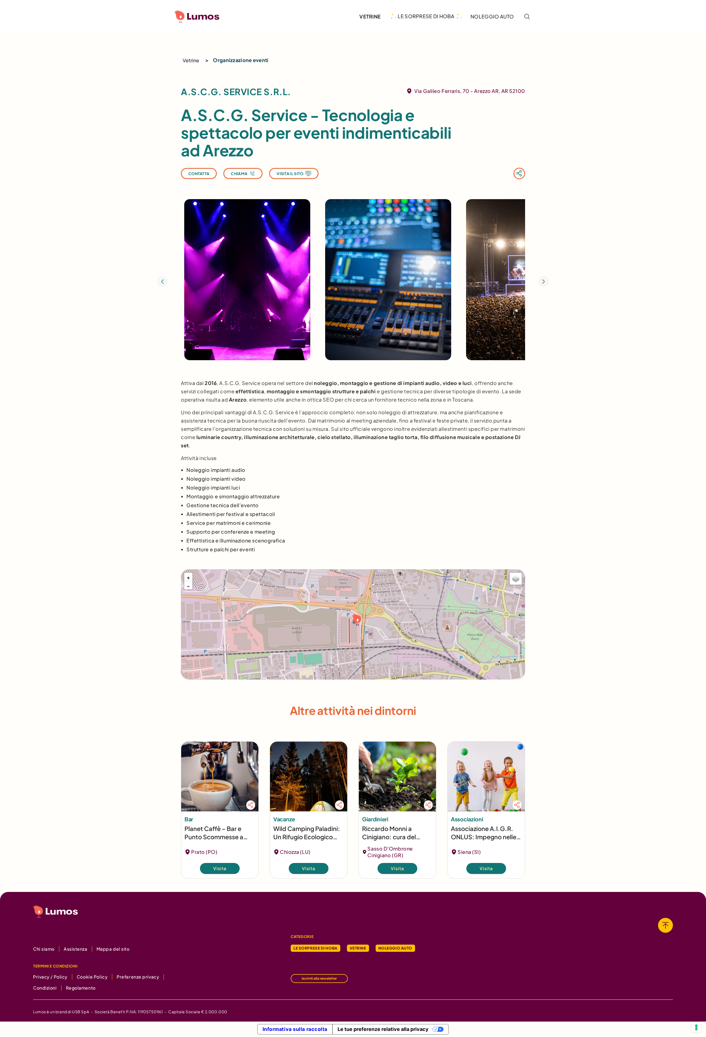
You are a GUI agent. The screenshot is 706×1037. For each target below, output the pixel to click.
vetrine (370, 17)
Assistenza (75, 949)
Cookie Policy (92, 976)
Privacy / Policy (50, 976)
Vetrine (191, 60)
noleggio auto (492, 17)
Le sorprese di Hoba (315, 948)
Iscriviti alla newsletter (319, 978)
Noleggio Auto (395, 948)
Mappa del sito (113, 949)
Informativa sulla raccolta (295, 1029)
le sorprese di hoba (426, 16)
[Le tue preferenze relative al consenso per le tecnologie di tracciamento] (696, 1027)
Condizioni (45, 987)
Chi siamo (44, 949)
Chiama (239, 173)
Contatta (198, 173)
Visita (219, 868)
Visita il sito (290, 173)
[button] (356, 619)
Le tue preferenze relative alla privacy (383, 1029)
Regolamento (81, 987)
